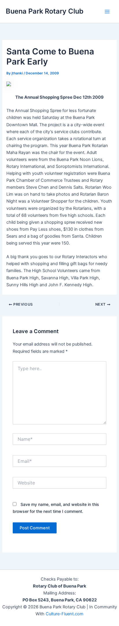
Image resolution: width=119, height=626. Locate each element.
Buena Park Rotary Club (44, 11)
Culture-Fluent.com (64, 613)
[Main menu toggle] (107, 11)
